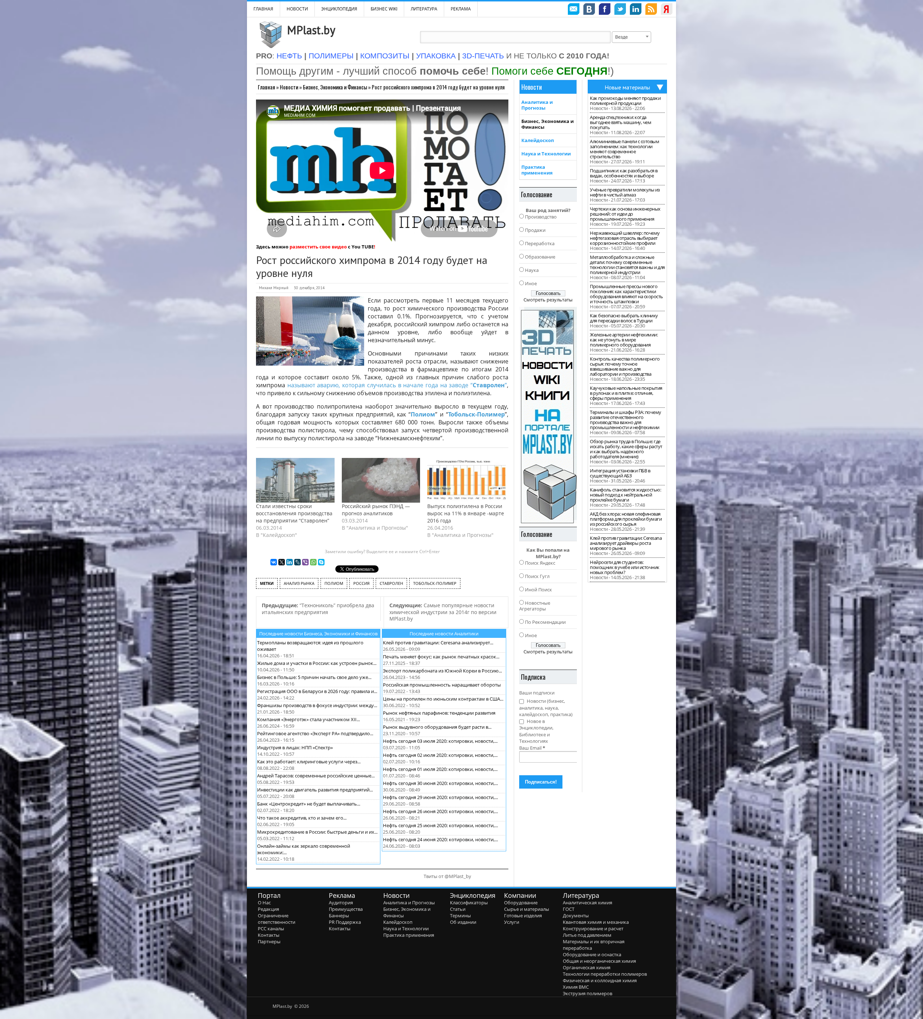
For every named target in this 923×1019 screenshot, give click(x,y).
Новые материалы (627, 87)
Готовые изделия (523, 915)
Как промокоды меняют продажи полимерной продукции (625, 100)
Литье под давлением (587, 935)
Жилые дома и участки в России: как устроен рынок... (316, 663)
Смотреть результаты (548, 299)
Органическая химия (586, 967)
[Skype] (321, 562)
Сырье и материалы (526, 909)
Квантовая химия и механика (596, 922)
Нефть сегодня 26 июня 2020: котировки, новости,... (440, 811)
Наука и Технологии (546, 153)
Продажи (535, 230)
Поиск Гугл (537, 576)
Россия (361, 583)
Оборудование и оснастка (592, 954)
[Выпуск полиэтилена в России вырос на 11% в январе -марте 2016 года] (466, 480)
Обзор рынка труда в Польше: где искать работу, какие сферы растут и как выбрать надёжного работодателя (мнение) (626, 449)
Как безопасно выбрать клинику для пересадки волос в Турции (624, 318)
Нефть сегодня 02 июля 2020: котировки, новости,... (440, 755)
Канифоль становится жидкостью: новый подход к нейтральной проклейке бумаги (625, 494)
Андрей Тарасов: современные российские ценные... (316, 775)
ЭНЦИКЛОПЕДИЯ (339, 9)
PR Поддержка (345, 922)
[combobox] (631, 37)
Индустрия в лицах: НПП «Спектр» (295, 747)
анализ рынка (299, 583)
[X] (281, 562)
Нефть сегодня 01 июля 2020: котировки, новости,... (440, 769)
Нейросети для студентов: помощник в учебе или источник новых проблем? (624, 567)
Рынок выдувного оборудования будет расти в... (437, 727)
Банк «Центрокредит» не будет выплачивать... (308, 803)
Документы (576, 915)
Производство (541, 216)
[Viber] (305, 562)
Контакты (268, 935)
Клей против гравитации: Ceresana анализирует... (438, 642)
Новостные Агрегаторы (534, 606)
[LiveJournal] (297, 562)
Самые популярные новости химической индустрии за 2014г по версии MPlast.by (442, 612)
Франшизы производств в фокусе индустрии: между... (317, 705)
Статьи (457, 909)
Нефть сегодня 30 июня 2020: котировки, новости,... (440, 783)
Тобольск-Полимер (476, 414)
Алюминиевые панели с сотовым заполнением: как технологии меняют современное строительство (624, 149)
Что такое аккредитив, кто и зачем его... (301, 818)
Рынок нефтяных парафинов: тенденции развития (439, 713)
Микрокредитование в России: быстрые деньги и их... (317, 832)
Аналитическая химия (587, 902)
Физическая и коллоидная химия (600, 980)
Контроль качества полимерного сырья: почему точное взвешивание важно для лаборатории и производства (625, 366)
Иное (531, 283)
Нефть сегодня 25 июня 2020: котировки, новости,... (440, 825)
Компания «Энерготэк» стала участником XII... (308, 719)
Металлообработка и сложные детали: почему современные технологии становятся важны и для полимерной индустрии (627, 264)
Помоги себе (549, 71)
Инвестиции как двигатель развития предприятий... (315, 789)
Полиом (423, 414)
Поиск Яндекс (540, 563)
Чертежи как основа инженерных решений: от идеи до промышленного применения (625, 214)
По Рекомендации (545, 622)
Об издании (463, 922)
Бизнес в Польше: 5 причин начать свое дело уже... (314, 677)
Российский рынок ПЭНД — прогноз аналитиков (376, 510)
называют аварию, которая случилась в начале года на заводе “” (397, 385)
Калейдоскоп (537, 140)
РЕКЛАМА (461, 9)
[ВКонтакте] (273, 562)
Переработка (540, 243)
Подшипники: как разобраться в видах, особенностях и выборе (624, 173)
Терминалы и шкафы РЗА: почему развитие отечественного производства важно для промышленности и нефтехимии (625, 420)
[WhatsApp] (313, 562)
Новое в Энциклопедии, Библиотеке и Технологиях (536, 731)
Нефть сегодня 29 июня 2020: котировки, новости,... (440, 797)
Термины (460, 915)
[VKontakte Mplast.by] (589, 10)
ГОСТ (568, 909)
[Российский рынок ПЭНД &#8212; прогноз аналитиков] (381, 480)
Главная (266, 87)
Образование (540, 256)
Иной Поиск (538, 589)
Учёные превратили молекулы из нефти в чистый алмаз (625, 192)
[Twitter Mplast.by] (620, 10)
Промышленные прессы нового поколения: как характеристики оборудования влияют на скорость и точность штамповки (626, 294)
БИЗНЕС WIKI (384, 9)
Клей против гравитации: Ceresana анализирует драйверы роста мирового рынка (626, 543)
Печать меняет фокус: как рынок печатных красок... (441, 656)
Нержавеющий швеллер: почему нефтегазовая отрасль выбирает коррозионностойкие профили (625, 238)
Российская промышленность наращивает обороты (442, 684)
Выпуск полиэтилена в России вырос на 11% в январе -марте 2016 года (465, 513)
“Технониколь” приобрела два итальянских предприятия (318, 609)
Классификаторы (469, 902)
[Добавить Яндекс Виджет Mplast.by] (666, 10)
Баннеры (339, 915)
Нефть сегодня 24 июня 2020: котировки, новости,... (440, 839)
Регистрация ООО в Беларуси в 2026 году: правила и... (317, 691)
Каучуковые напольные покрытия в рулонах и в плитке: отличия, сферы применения (626, 393)
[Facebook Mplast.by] (604, 10)
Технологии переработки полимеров (605, 974)
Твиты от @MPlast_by (447, 876)
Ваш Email (532, 748)
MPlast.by (311, 30)
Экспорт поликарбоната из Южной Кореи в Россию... (442, 670)
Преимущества (346, 909)
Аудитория (341, 902)
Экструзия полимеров (587, 993)
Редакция (268, 909)
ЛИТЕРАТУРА (424, 9)
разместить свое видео (318, 246)
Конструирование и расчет (593, 928)
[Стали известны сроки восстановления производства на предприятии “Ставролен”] (295, 480)
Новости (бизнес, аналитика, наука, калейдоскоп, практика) (546, 708)
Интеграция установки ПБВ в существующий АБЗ (620, 473)
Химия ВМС (576, 987)
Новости (297, 9)
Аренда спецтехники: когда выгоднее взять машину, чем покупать (620, 122)
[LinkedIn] (289, 562)
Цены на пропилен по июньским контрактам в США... (443, 699)
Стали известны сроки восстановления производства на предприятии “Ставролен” (294, 513)
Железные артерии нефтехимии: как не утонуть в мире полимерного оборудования (624, 339)
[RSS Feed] (651, 10)
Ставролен (391, 583)
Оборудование (521, 902)
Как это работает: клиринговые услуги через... (309, 761)
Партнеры (269, 941)
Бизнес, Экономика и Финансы (335, 87)
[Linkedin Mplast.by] (635, 10)
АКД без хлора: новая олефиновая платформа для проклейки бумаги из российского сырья (626, 519)
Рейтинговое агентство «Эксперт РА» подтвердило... (315, 733)
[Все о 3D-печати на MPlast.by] (548, 415)
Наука (532, 270)
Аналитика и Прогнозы (537, 105)
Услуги (511, 922)
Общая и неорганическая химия (599, 961)
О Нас (264, 902)
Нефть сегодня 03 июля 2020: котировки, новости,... (440, 741)
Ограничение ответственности (276, 918)
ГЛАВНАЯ (263, 9)
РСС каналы (271, 928)
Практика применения (537, 170)
